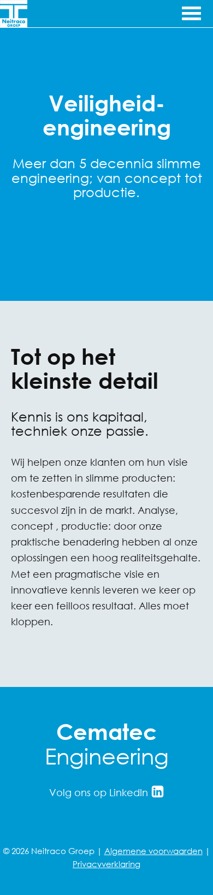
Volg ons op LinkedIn (100, 792)
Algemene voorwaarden (153, 850)
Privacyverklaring (106, 863)
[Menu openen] (190, 11)
